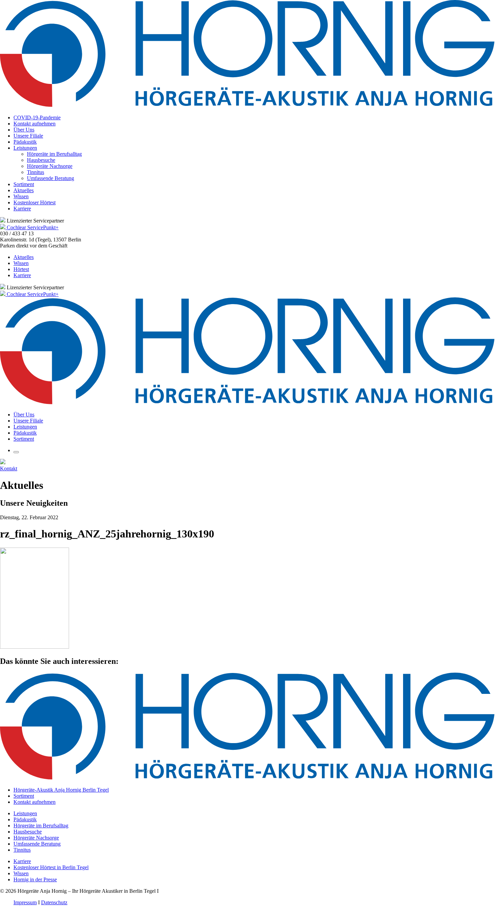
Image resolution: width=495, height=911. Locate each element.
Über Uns (23, 130)
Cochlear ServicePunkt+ (33, 227)
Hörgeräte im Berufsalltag (54, 154)
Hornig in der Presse (35, 879)
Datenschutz (54, 902)
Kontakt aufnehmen (34, 123)
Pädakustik (25, 142)
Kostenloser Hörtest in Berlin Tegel (51, 867)
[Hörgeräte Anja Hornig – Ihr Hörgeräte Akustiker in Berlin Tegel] (247, 106)
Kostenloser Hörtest (34, 202)
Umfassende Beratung (50, 178)
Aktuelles (23, 190)
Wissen (21, 196)
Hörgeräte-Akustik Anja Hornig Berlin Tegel (61, 790)
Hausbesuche (41, 160)
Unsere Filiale (28, 136)
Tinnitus (35, 172)
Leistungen (25, 148)
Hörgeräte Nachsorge (49, 166)
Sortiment (23, 184)
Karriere (22, 208)
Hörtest (21, 269)
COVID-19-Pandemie (37, 117)
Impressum (25, 902)
